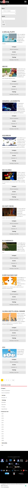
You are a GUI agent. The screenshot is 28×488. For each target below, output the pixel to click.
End (13, 380)
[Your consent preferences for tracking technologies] (25, 485)
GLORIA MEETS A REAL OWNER (13, 311)
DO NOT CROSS (8, 206)
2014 (2, 429)
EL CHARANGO (7, 241)
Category (3, 388)
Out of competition (5, 392)
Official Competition (5, 390)
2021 (2, 413)
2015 (2, 427)
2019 (2, 418)
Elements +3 (4, 397)
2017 (2, 422)
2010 (2, 436)
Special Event (4, 409)
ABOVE (5, 66)
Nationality (4, 443)
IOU (3, 347)
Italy (2, 445)
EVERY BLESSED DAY (9, 275)
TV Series (3, 406)
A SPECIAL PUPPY (8, 32)
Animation (3, 402)
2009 (2, 438)
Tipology (4, 400)
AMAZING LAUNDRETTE (11, 101)
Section (3, 395)
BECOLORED (7, 170)
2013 (2, 431)
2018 (2, 420)
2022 (2, 416)
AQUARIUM (6, 135)
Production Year (4, 411)
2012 (2, 433)
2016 (2, 424)
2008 (2, 440)
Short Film (3, 404)
